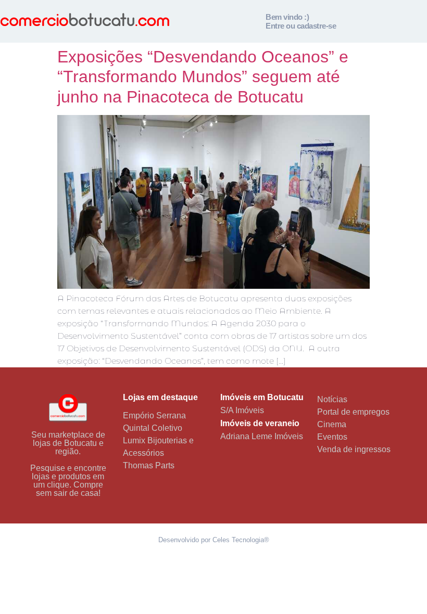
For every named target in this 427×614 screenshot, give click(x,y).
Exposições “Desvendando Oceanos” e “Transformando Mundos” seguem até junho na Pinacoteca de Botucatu (202, 76)
